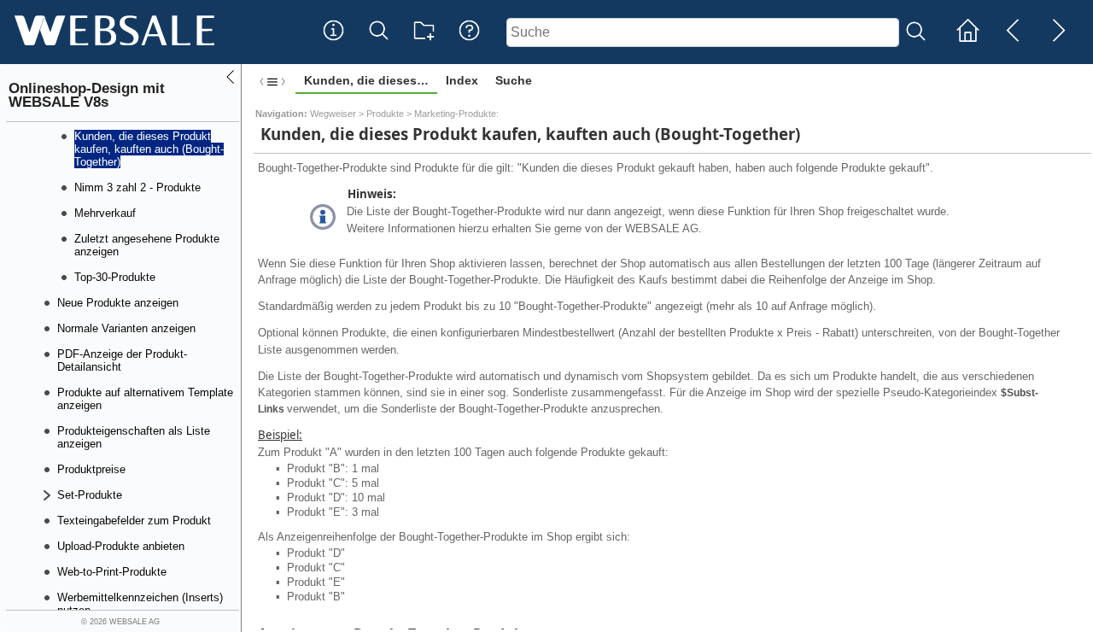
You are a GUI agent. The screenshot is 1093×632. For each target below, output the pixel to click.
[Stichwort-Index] (333, 44)
